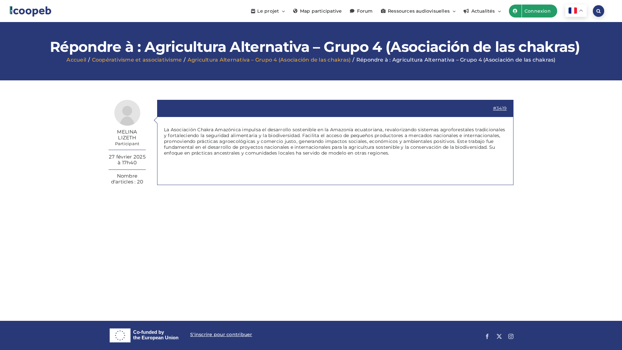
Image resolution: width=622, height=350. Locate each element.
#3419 (500, 108)
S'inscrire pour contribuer (221, 334)
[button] (598, 11)
